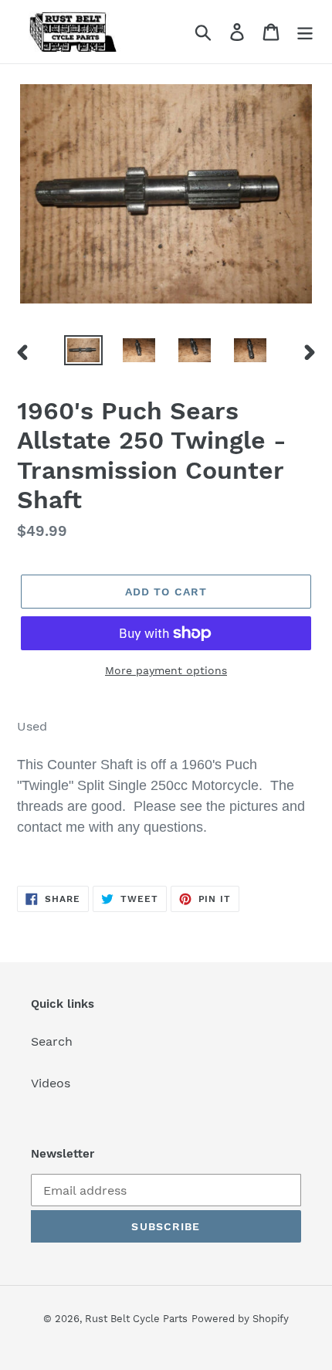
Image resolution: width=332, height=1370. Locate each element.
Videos (50, 1083)
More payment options (166, 670)
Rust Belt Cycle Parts (136, 1318)
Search (52, 1041)
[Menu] (305, 32)
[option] (83, 352)
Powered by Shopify (240, 1318)
